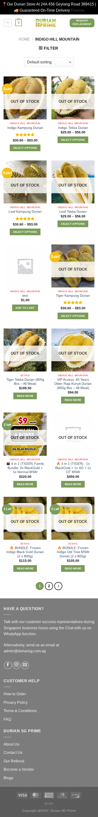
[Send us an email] (25, 665)
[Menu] (8, 23)
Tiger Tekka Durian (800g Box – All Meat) (25, 382)
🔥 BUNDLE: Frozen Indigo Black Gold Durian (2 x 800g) (25, 552)
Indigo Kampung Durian (25, 128)
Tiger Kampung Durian (73, 295)
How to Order (15, 694)
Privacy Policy (16, 702)
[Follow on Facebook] (8, 665)
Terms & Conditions (20, 711)
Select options (25, 147)
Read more (25, 395)
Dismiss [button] (77, 10)
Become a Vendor (19, 769)
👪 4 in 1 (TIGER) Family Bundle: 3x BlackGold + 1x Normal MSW (25, 468)
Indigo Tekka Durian (73, 128)
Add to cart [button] (25, 307)
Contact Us (13, 753)
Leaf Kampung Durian (25, 211)
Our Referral (14, 761)
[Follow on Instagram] (16, 665)
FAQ (7, 719)
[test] (25, 265)
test (25, 295)
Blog (49, 803)
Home (24, 39)
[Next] (58, 586)
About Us (11, 744)
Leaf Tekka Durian (73, 211)
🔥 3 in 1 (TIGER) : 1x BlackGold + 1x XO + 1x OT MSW (73, 468)
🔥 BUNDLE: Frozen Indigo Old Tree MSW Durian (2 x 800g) (73, 552)
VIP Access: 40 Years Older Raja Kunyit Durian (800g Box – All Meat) (73, 384)
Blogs (8, 778)
